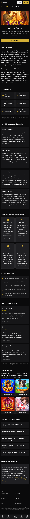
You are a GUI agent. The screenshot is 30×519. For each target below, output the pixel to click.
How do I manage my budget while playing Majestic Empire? (13, 453)
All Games (8, 6)
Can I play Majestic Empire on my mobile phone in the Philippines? (13, 439)
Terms (16, 501)
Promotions (3, 496)
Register (26, 2)
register (4, 161)
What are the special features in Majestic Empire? (13, 432)
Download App (4, 493)
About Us (3, 498)
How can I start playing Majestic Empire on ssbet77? (13, 425)
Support (17, 498)
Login (20, 2)
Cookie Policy (18, 503)
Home (2, 6)
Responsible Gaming (19, 477)
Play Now (15, 40)
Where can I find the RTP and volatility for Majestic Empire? (13, 446)
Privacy (2, 503)
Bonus (16, 496)
